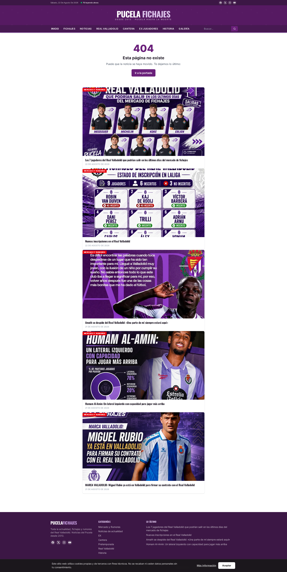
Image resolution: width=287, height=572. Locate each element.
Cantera (129, 28)
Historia (168, 28)
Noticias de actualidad (110, 531)
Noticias (86, 28)
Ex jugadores (148, 28)
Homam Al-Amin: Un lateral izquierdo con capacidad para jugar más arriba (186, 544)
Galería (184, 28)
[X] (225, 3)
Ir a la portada (143, 73)
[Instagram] (230, 3)
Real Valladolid (107, 28)
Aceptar (226, 565)
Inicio (55, 28)
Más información (206, 565)
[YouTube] (235, 3)
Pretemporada (106, 544)
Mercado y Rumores (109, 527)
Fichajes (69, 28)
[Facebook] (221, 3)
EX (99, 535)
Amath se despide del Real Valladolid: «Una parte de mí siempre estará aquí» (188, 539)
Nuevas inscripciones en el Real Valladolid (168, 534)
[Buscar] (234, 28)
